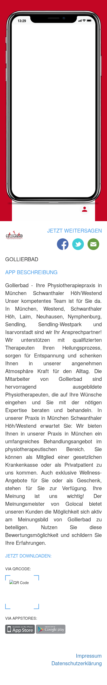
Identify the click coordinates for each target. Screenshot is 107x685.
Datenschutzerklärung (76, 663)
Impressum (89, 655)
